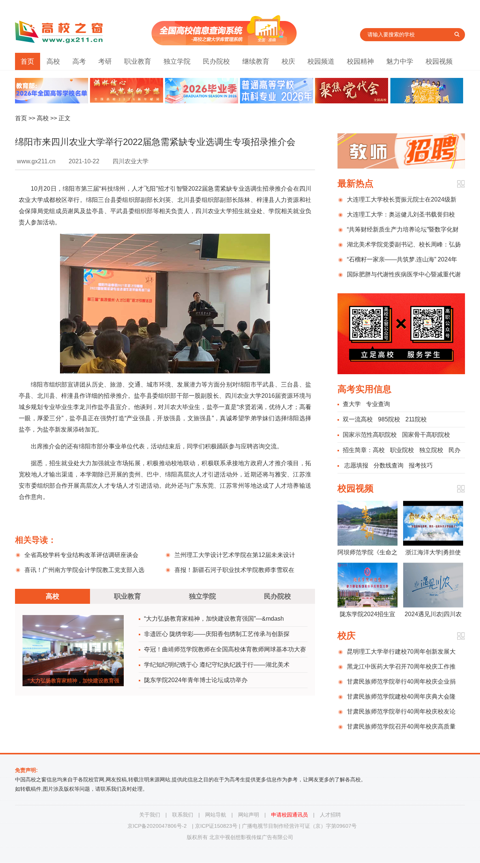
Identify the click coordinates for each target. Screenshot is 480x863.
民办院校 (216, 61)
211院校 (416, 419)
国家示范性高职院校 (370, 435)
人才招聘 (330, 815)
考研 (105, 61)
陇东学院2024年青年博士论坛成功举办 (196, 680)
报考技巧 (421, 465)
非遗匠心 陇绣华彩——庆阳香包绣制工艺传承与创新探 (217, 634)
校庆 (288, 61)
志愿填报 (356, 465)
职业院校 (402, 450)
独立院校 (431, 450)
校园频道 (321, 61)
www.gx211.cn (36, 161)
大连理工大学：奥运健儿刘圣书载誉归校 (401, 214)
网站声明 (248, 815)
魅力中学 (399, 61)
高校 (53, 61)
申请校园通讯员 (289, 815)
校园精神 (360, 61)
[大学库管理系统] (224, 43)
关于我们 (149, 815)
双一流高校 (358, 419)
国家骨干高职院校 (426, 435)
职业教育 (137, 61)
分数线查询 (389, 465)
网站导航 (215, 815)
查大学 (352, 404)
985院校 (389, 419)
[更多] (460, 184)
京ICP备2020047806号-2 (157, 826)
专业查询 (378, 404)
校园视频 (439, 61)
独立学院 (177, 61)
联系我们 (182, 815)
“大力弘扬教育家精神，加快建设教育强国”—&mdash (214, 618)
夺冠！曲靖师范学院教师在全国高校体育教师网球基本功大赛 (225, 649)
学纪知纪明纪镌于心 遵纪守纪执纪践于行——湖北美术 (217, 664)
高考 (79, 61)
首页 (27, 61)
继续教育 (255, 61)
